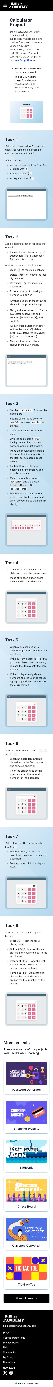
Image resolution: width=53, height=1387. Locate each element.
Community (9, 1352)
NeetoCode (9, 1362)
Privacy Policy (11, 1342)
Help (5, 1347)
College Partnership (14, 1337)
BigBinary (8, 1357)
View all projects (26, 1298)
